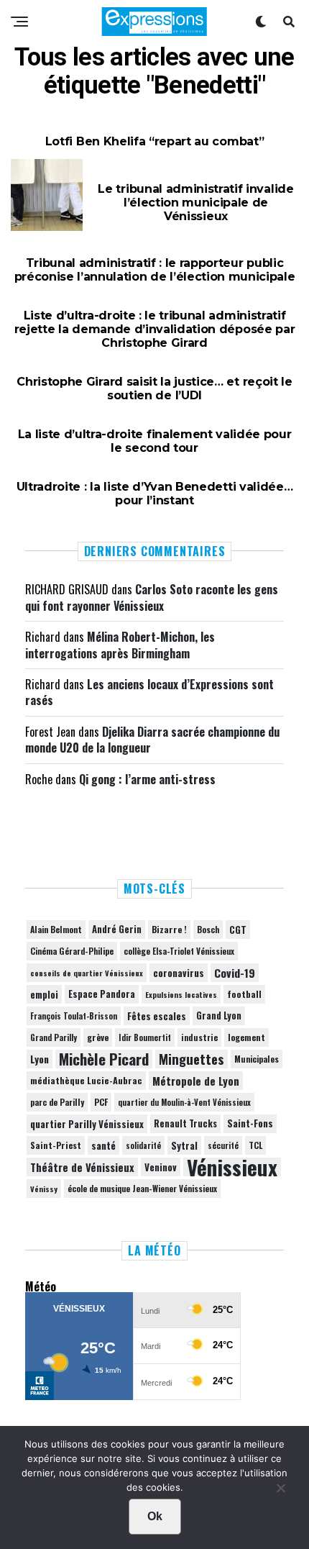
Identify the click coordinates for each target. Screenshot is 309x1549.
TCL (255, 1145)
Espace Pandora (101, 994)
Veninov (160, 1167)
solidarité (143, 1145)
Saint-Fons (250, 1123)
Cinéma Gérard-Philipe (72, 951)
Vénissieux (232, 1167)
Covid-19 (234, 973)
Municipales (256, 1059)
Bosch (208, 929)
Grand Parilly (53, 1037)
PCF (101, 1102)
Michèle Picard (104, 1059)
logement (246, 1037)
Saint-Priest (55, 1145)
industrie (199, 1037)
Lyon (39, 1059)
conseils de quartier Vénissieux (86, 972)
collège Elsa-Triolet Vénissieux (179, 951)
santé (103, 1145)
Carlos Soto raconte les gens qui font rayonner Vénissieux (151, 597)
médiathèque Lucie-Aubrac (86, 1080)
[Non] (280, 1491)
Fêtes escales (156, 1016)
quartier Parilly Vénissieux (87, 1124)
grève (98, 1037)
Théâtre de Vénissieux (82, 1167)
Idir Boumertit (145, 1037)
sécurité (223, 1145)
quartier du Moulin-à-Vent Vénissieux (184, 1102)
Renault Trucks (185, 1123)
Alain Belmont (56, 929)
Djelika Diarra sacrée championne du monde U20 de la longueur (152, 739)
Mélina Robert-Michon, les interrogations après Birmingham (120, 644)
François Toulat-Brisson (73, 1016)
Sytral (184, 1145)
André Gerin (117, 929)
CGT (237, 929)
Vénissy (43, 1188)
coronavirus (178, 973)
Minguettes (191, 1059)
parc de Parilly (57, 1102)
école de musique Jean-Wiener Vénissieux (142, 1188)
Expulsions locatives (181, 994)
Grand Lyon (218, 1015)
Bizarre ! (169, 929)
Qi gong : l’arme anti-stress (147, 779)
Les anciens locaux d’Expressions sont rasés (149, 692)
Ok (154, 1516)
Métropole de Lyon (195, 1081)
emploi (44, 994)
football (244, 994)
